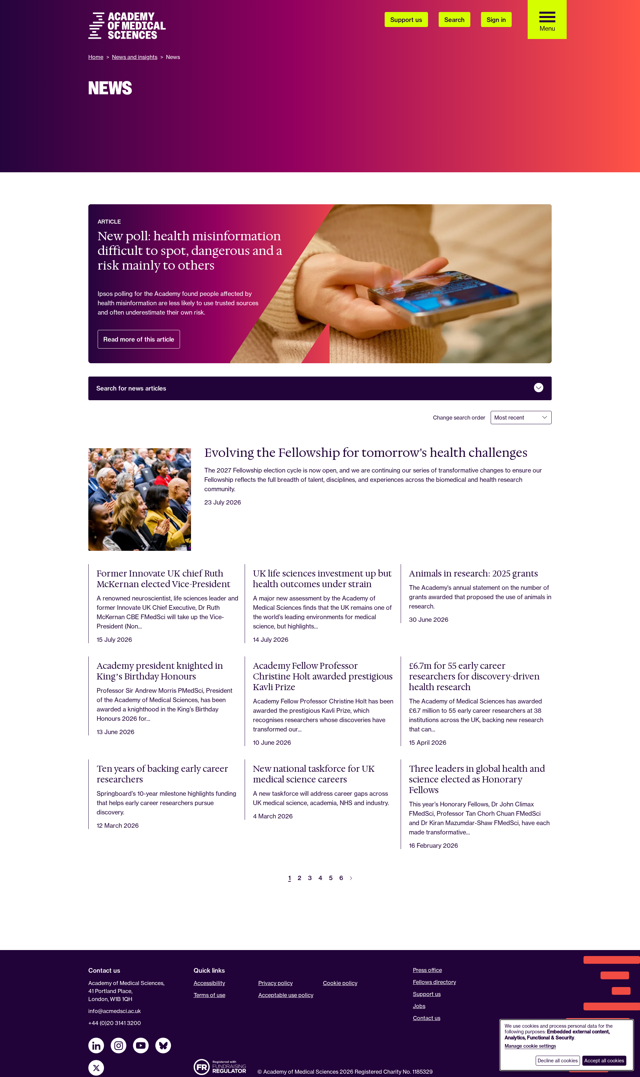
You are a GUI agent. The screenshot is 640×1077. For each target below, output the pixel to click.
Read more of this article (141, 342)
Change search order (459, 417)
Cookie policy (340, 983)
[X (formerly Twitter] (96, 1068)
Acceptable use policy (285, 995)
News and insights (134, 57)
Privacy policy (275, 983)
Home (95, 57)
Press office (427, 970)
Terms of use (209, 995)
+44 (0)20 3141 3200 (114, 1023)
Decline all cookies (558, 1060)
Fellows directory (434, 982)
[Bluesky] (163, 1045)
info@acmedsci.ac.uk (114, 1011)
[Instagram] (118, 1045)
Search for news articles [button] (131, 388)
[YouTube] (141, 1045)
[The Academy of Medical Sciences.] (127, 25)
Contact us (426, 1018)
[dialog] (566, 1045)
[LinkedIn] (96, 1045)
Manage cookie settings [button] (530, 1046)
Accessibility (209, 983)
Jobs (419, 1006)
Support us (427, 994)
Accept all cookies (604, 1060)
